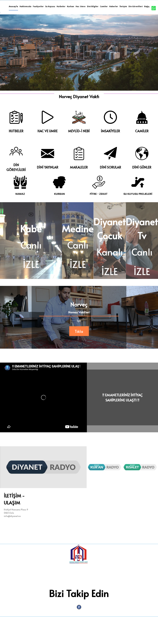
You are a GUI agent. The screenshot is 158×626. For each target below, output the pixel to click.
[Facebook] (79, 607)
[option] (79, 45)
